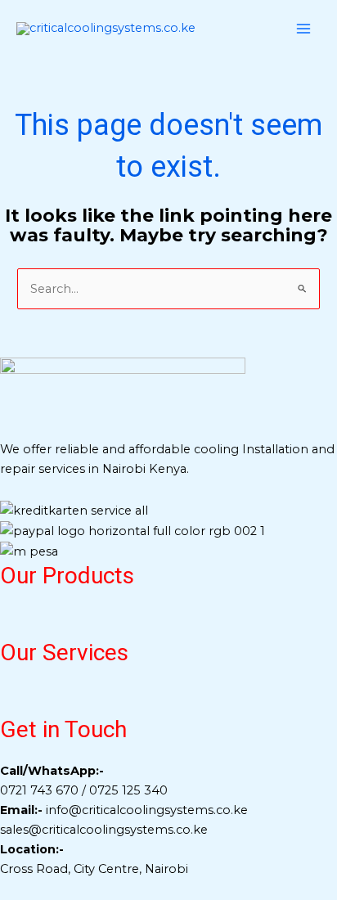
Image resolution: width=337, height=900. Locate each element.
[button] (168, 623)
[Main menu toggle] (303, 28)
